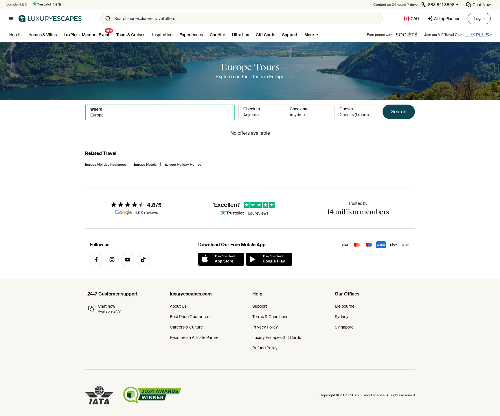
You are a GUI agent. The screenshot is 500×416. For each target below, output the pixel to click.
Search (398, 112)
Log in (479, 18)
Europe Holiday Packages (105, 164)
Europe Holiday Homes (183, 164)
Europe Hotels (145, 164)
